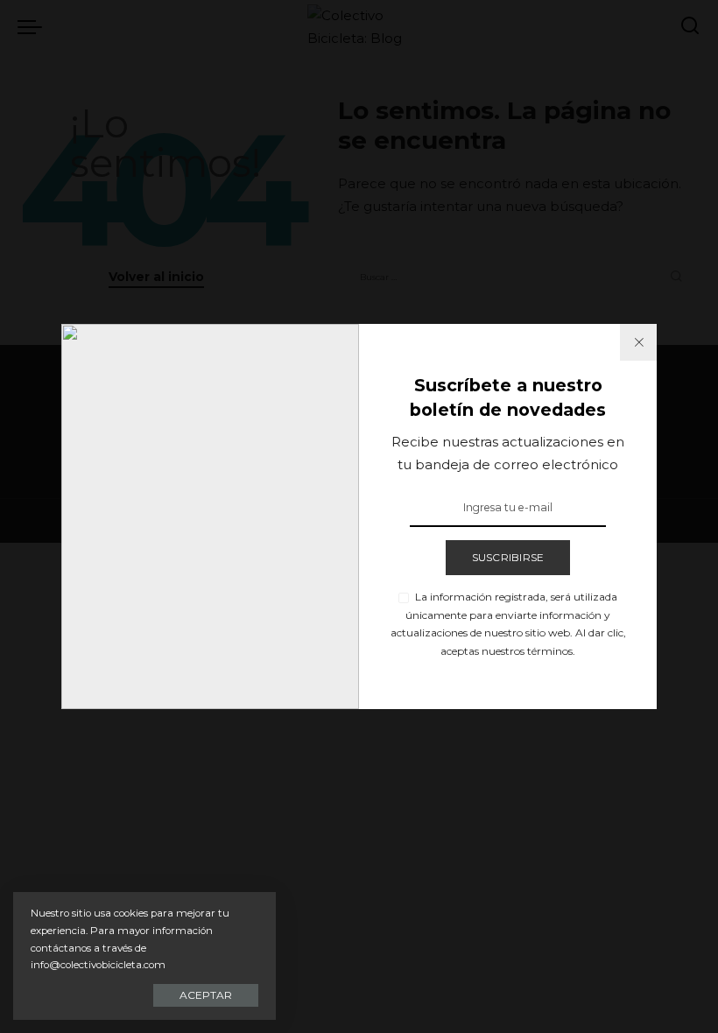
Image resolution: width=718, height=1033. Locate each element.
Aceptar (206, 994)
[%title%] (638, 342)
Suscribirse (508, 557)
